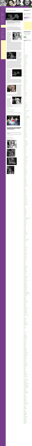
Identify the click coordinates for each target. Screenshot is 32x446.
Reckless (24, 341)
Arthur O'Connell (25, 76)
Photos (7, 22)
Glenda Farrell (25, 179)
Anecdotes (25, 67)
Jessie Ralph (25, 220)
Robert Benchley (25, 350)
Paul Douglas (25, 319)
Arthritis (24, 74)
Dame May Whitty (25, 124)
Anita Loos (25, 68)
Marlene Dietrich (25, 271)
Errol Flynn (25, 148)
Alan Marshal (25, 60)
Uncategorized (25, 399)
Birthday (24, 91)
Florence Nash (25, 158)
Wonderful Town (25, 422)
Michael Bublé (25, 286)
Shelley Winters (25, 365)
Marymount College (26, 276)
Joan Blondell (25, 222)
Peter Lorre (25, 325)
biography (25, 90)
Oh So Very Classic (25, 311)
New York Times (25, 302)
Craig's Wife (25, 123)
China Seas (25, 109)
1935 (8, 21)
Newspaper (25, 303)
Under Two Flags (25, 400)
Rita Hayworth (25, 349)
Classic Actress (25, 115)
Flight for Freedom (25, 157)
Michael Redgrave (25, 287)
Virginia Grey (25, 407)
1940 (24, 50)
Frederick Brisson (25, 171)
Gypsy (24, 188)
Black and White (11, 21)
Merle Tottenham (25, 285)
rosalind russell (18, 128)
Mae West (25, 262)
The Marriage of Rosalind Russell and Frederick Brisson (2, 32)
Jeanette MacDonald (26, 219)
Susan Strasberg (25, 373)
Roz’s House (2, 34)
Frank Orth (25, 166)
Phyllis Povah (25, 327)
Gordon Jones (25, 182)
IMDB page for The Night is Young (10, 109)
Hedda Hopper (25, 190)
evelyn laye (8, 128)
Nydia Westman (25, 310)
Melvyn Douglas (25, 284)
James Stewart (25, 213)
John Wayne (25, 230)
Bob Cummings (25, 93)
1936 (24, 45)
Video (24, 405)
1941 (24, 51)
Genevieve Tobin (25, 173)
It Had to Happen (25, 211)
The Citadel (25, 381)
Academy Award (25, 58)
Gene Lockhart (25, 172)
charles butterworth (11, 127)
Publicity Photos (10, 22)
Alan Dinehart (25, 59)
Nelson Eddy (25, 300)
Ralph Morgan (25, 335)
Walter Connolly (25, 413)
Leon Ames (25, 245)
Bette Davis (25, 84)
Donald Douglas (25, 133)
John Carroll (25, 228)
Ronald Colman (25, 358)
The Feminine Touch (26, 382)
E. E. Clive (25, 139)
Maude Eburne (25, 278)
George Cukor (25, 174)
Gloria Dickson (25, 180)
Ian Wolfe (25, 205)
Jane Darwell (25, 214)
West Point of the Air (26, 416)
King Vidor (25, 237)
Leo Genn (24, 244)
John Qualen (25, 229)
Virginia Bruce (25, 406)
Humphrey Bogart (25, 204)
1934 (24, 43)
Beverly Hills (25, 85)
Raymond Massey (25, 340)
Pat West (24, 317)
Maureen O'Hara (25, 279)
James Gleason (25, 212)
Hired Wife (25, 197)
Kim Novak (25, 236)
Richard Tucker (25, 348)
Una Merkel (25, 398)
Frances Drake (25, 163)
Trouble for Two (25, 397)
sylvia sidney (25, 375)
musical (11, 128)
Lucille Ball (25, 260)
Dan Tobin (25, 125)
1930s (7, 21)
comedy (15, 127)
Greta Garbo (25, 187)
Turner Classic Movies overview (10, 111)
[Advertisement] (28, 26)
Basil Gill (24, 82)
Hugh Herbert (25, 203)
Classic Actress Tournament (26, 116)
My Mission (3, 31)
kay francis (25, 235)
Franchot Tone (25, 164)
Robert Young (25, 357)
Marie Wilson (25, 269)
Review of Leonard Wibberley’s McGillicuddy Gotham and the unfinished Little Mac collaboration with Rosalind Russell (3, 15)
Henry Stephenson (25, 196)
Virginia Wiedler (25, 408)
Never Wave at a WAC (26, 301)
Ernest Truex (25, 147)
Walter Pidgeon (25, 414)
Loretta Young (25, 254)
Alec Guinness (25, 61)
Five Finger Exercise (26, 156)
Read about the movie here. (10, 137)
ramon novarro (14, 128)
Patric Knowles (25, 318)
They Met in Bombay (26, 391)
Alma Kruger (25, 66)
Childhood (25, 108)
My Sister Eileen (25, 295)
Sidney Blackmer (25, 366)
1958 (24, 52)
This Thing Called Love (26, 392)
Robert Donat (25, 351)
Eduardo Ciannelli (25, 141)
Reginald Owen (25, 342)
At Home (24, 77)
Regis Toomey (25, 343)
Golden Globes (25, 181)
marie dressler (25, 268)
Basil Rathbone (25, 83)
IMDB (24, 206)
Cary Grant (25, 99)
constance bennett (25, 122)
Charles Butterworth (17, 21)
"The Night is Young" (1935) (14, 134)
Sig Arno (24, 367)
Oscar (24, 316)
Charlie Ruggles (25, 107)
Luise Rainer (25, 261)
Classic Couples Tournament (26, 117)
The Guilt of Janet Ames (26, 383)
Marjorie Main (25, 270)
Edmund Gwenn (25, 140)
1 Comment (12, 135)
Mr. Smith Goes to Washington (27, 293)
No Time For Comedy (26, 308)
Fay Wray (25, 155)
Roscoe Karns (25, 359)
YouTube (24, 423)
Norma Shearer (25, 309)
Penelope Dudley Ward (26, 324)
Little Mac (25, 252)
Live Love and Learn (25, 253)
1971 (24, 53)
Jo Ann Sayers (25, 221)
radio (24, 333)
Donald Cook (25, 132)
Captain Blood (25, 98)
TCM (18, 22)
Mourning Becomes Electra (26, 292)
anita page (25, 69)
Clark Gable (25, 114)
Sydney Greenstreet (25, 374)
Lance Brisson (25, 238)
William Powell (25, 421)
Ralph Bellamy (25, 334)
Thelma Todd (25, 390)
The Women (25, 389)
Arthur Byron (25, 75)
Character (14, 21)
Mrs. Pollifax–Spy (25, 294)
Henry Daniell (25, 195)
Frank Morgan (25, 165)
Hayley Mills (25, 189)
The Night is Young (25, 384)
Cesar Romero (25, 101)
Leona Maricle (25, 246)
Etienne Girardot (25, 149)
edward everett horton (18, 127)
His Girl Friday (25, 198)
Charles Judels (25, 106)
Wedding (24, 415)
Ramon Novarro (14, 22)
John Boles (25, 227)
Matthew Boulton (25, 277)
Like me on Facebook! (26, 10)
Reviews (17, 22)
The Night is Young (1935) (13, 24)
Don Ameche (25, 131)
